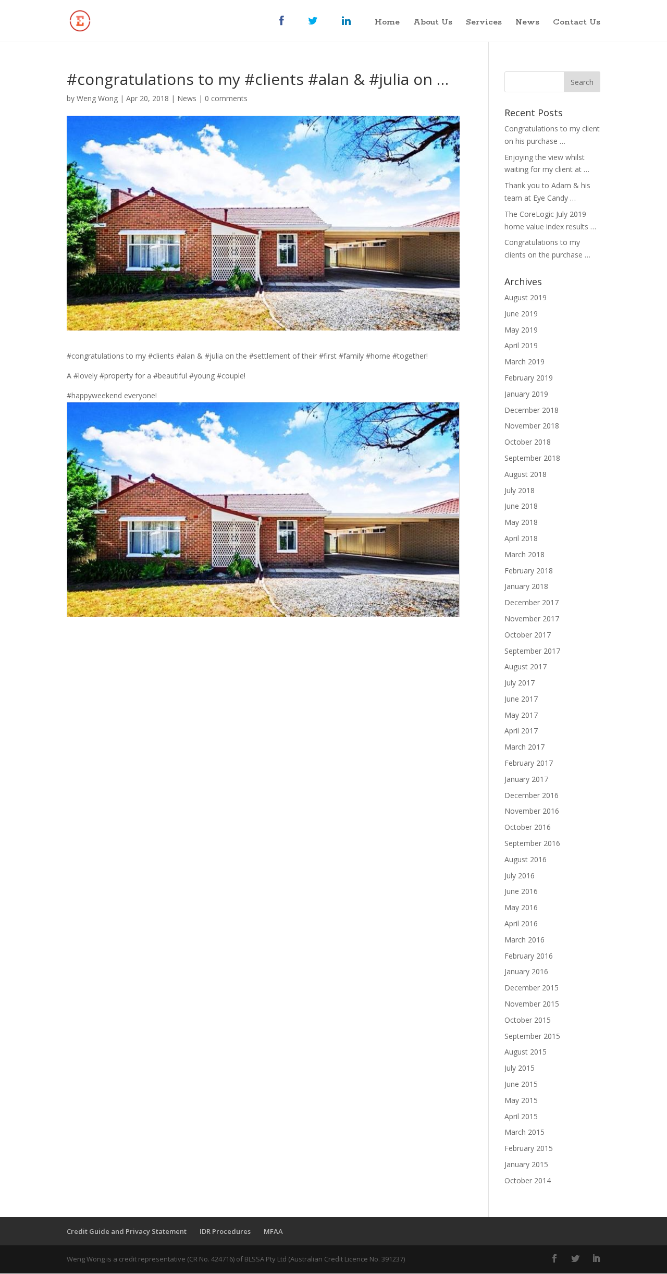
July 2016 (519, 875)
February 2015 (528, 1148)
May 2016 (521, 907)
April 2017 (521, 731)
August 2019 (525, 297)
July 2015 (519, 1068)
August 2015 (525, 1052)
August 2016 (525, 859)
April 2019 (521, 345)
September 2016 (532, 843)
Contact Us (576, 23)
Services (484, 23)
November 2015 (531, 1004)
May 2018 (521, 522)
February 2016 (528, 956)
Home (387, 23)
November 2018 (531, 426)
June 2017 (521, 699)
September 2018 (532, 458)
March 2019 (524, 361)
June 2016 (521, 891)
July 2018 (519, 490)
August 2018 (525, 474)
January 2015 (526, 1164)
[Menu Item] (286, 29)
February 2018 (528, 570)
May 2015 (521, 1100)
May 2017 (521, 715)
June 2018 (521, 506)
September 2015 (532, 1036)
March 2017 (524, 747)
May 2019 (521, 330)
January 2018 (526, 586)
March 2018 (524, 554)
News (527, 23)
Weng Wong (97, 98)
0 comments (226, 98)
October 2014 (527, 1180)
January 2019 (526, 394)
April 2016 (521, 923)
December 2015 (531, 988)
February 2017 (528, 763)
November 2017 (531, 618)
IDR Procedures (225, 1231)
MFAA (273, 1231)
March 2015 (524, 1132)
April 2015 (521, 1116)
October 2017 (527, 635)
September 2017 (532, 651)
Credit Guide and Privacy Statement (127, 1231)
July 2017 (519, 683)
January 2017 (526, 779)
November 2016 (531, 811)
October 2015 (527, 1020)
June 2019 (521, 313)
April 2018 (521, 538)
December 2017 (531, 602)
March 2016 (524, 940)
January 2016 (526, 971)
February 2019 (528, 378)
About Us (432, 23)
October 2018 (527, 442)
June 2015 (521, 1084)
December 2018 (531, 410)
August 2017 (525, 666)
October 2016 (527, 827)
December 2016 (531, 795)
